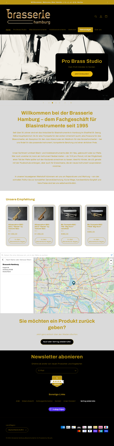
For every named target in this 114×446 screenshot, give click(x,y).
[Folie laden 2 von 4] (52, 103)
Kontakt (58, 401)
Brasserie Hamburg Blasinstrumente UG (25, 438)
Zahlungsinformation (44, 401)
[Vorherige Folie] (43, 102)
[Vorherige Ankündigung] (6, 2)
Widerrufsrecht (28, 401)
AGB (18, 401)
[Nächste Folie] (65, 102)
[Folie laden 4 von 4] (59, 103)
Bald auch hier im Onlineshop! (83, 74)
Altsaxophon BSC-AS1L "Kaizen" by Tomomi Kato (16, 227)
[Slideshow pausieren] (70, 102)
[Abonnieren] (75, 370)
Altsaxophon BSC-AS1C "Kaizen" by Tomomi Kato (42, 227)
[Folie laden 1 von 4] (49, 103)
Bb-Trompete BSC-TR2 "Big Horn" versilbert (68, 227)
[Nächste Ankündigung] (107, 2)
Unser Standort (69, 401)
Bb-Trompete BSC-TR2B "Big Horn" (95, 225)
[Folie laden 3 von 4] (56, 103)
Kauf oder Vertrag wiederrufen (57, 342)
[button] (95, 16)
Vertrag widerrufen (87, 401)
